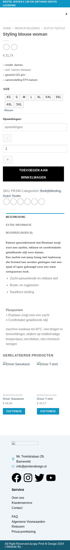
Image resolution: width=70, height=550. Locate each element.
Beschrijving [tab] (15, 217)
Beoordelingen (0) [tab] (19, 232)
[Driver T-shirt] (52, 377)
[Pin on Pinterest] (34, 201)
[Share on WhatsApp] (6, 201)
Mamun (28, 546)
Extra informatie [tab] (19, 225)
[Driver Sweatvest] (18, 377)
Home (7, 28)
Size (6, 89)
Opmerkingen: (12, 119)
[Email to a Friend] (27, 201)
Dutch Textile (54, 28)
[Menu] (5, 14)
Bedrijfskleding (27, 28)
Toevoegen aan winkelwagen (33, 174)
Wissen (8, 110)
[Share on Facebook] (13, 201)
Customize (14, 411)
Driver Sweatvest (13, 398)
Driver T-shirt (45, 398)
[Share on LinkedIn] (41, 201)
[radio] (8, 97)
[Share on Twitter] (20, 201)
